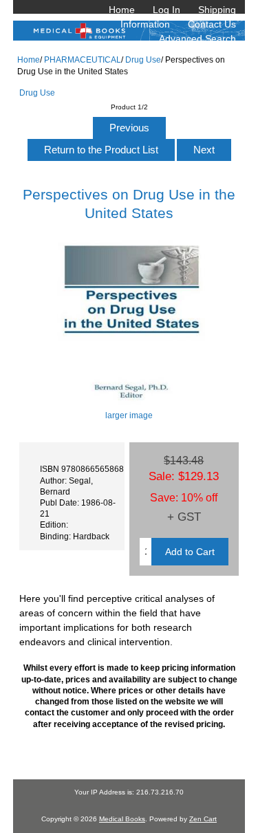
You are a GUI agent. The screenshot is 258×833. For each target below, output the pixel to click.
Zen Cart (203, 819)
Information (145, 24)
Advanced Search (197, 38)
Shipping (217, 9)
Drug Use (143, 59)
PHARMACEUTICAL (82, 59)
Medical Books (122, 819)
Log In (166, 9)
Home (122, 9)
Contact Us (212, 24)
